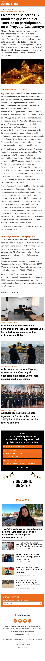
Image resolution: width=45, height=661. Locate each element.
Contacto (28, 634)
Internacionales (34, 626)
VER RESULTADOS (22, 467)
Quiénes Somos (19, 634)
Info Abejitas (29, 631)
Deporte (21, 629)
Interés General (30, 629)
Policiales (14, 629)
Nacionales (24, 626)
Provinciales (15, 626)
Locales (7, 626)
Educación (6, 629)
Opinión (21, 631)
